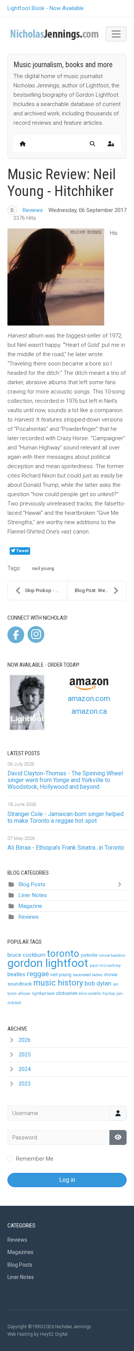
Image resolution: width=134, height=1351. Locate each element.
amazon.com (89, 698)
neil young (43, 568)
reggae (38, 973)
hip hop (108, 994)
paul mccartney (105, 965)
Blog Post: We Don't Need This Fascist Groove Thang (100, 590)
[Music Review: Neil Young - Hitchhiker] (55, 277)
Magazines (20, 1252)
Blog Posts (32, 884)
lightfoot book (43, 994)
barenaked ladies (88, 975)
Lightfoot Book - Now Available (45, 8)
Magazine (30, 906)
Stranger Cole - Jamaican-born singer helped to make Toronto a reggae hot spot (65, 817)
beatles (16, 974)
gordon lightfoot (47, 962)
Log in (67, 1179)
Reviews (33, 210)
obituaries (66, 993)
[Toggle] (121, 884)
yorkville (89, 955)
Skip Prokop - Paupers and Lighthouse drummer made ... (46, 590)
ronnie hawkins (112, 955)
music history (58, 982)
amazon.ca (89, 711)
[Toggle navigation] (116, 34)
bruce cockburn (26, 955)
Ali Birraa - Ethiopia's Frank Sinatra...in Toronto (65, 847)
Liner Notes (33, 895)
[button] (92, 144)
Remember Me (35, 1158)
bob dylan (97, 983)
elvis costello (90, 994)
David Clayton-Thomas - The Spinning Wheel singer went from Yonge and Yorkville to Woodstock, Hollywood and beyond (65, 780)
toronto (63, 953)
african (24, 994)
